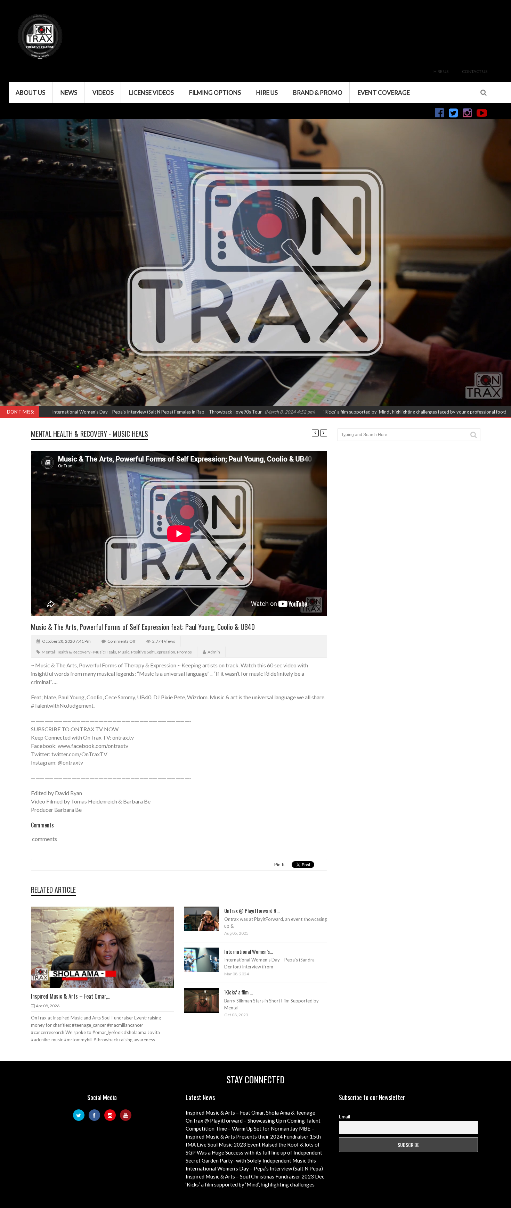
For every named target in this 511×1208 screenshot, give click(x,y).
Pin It (279, 864)
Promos (184, 652)
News (68, 92)
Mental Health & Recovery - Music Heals (89, 433)
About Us (30, 92)
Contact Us (474, 71)
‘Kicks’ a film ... (238, 992)
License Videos (151, 92)
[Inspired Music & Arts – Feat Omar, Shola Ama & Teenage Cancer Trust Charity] (108, 947)
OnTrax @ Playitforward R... (251, 910)
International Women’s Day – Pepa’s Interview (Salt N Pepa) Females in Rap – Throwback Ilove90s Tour (105, 412)
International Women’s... (248, 951)
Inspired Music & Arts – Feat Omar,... (70, 996)
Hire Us (440, 71)
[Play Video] (195, 959)
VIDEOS (103, 92)
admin (214, 652)
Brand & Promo (317, 92)
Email (344, 1116)
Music (123, 652)
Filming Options (215, 92)
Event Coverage (384, 92)
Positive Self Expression (153, 652)
